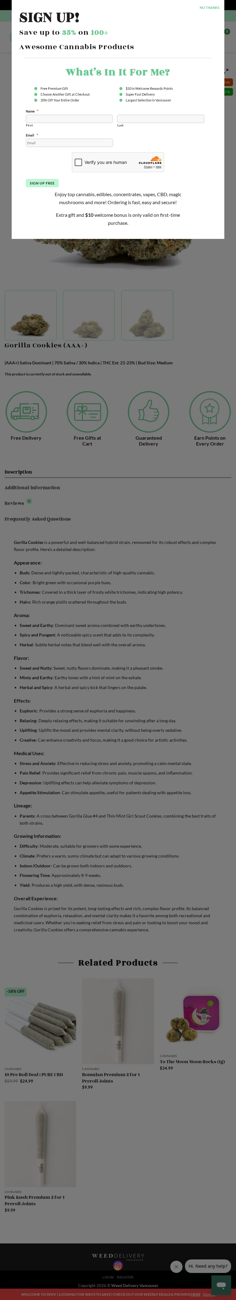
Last (120, 125)
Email (32, 135)
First (29, 125)
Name (32, 111)
